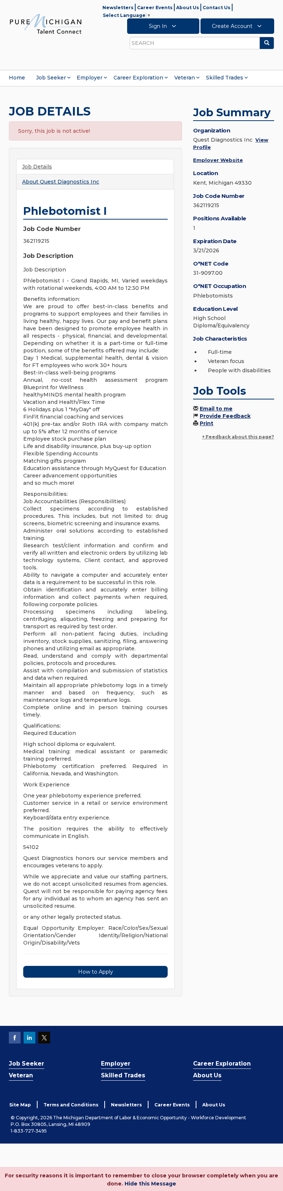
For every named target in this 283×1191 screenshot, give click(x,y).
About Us (187, 7)
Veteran (184, 77)
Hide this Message (150, 1183)
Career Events (154, 7)
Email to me (216, 408)
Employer (89, 77)
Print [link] (206, 423)
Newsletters (117, 7)
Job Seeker (51, 77)
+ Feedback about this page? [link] (238, 437)
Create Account (233, 26)
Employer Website (218, 160)
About (60, 181)
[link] (46, 23)
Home (17, 77)
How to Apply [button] (95, 971)
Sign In (158, 26)
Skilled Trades (224, 77)
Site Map (20, 1105)
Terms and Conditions (70, 1105)
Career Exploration (138, 77)
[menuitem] (16, 77)
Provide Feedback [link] (225, 416)
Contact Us (216, 7)
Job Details (37, 166)
